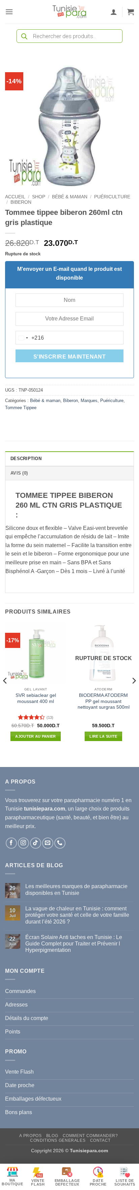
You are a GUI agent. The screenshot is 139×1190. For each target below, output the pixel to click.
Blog (52, 1135)
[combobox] (30, 338)
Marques (89, 400)
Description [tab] (25, 458)
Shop (38, 196)
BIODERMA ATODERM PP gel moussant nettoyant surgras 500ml (104, 701)
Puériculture (112, 196)
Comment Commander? (90, 1135)
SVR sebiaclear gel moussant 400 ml (36, 698)
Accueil (15, 196)
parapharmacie (82, 800)
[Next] (134, 694)
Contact (100, 1140)
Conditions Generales (57, 1140)
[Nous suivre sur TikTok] (35, 843)
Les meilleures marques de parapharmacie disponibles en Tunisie (76, 889)
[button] (9, 11)
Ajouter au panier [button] (35, 736)
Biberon (20, 202)
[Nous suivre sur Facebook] (11, 843)
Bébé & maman (69, 196)
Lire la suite (103, 736)
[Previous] (5, 694)
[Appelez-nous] (59, 843)
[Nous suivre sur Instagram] (23, 843)
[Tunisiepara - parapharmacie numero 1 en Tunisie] (69, 12)
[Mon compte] (113, 11)
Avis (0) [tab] (19, 473)
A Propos (30, 1135)
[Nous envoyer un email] (47, 843)
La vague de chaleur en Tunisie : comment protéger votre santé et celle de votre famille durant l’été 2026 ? (77, 915)
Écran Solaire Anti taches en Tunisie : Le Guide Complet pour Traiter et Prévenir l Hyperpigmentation (73, 943)
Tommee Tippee (20, 407)
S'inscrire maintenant (69, 357)
